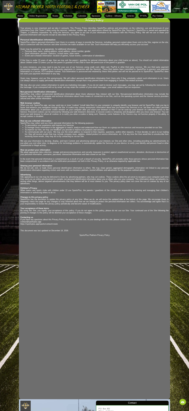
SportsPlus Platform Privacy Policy (94, 235)
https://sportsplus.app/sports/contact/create (39, 224)
